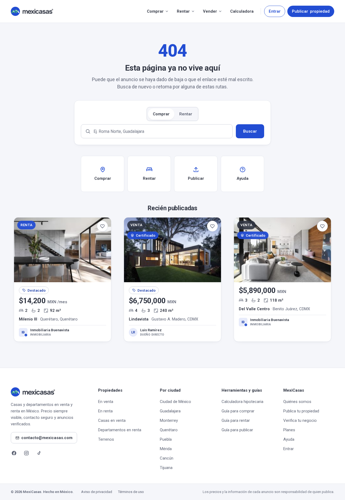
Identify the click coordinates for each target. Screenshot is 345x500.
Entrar (275, 11)
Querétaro (169, 429)
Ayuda (288, 439)
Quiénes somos (297, 401)
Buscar (250, 131)
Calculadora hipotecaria (242, 401)
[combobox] (157, 131)
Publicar (311, 11)
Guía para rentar (236, 420)
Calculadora (242, 11)
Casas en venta (112, 420)
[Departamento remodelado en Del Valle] (282, 280)
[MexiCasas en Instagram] (26, 453)
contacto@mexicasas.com (47, 437)
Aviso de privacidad (96, 492)
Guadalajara (170, 411)
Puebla (166, 439)
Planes (289, 429)
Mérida (166, 448)
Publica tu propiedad (301, 411)
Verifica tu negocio (300, 420)
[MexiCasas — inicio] (32, 11)
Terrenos (106, 439)
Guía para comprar (238, 411)
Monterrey (169, 420)
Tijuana (166, 467)
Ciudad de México (175, 401)
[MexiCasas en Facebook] (14, 453)
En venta (105, 401)
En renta (105, 411)
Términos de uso (131, 492)
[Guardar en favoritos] (102, 226)
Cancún (166, 458)
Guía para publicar (237, 429)
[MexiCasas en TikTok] (38, 453)
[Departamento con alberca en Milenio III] (62, 280)
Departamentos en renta (119, 429)
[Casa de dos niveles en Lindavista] (172, 280)
